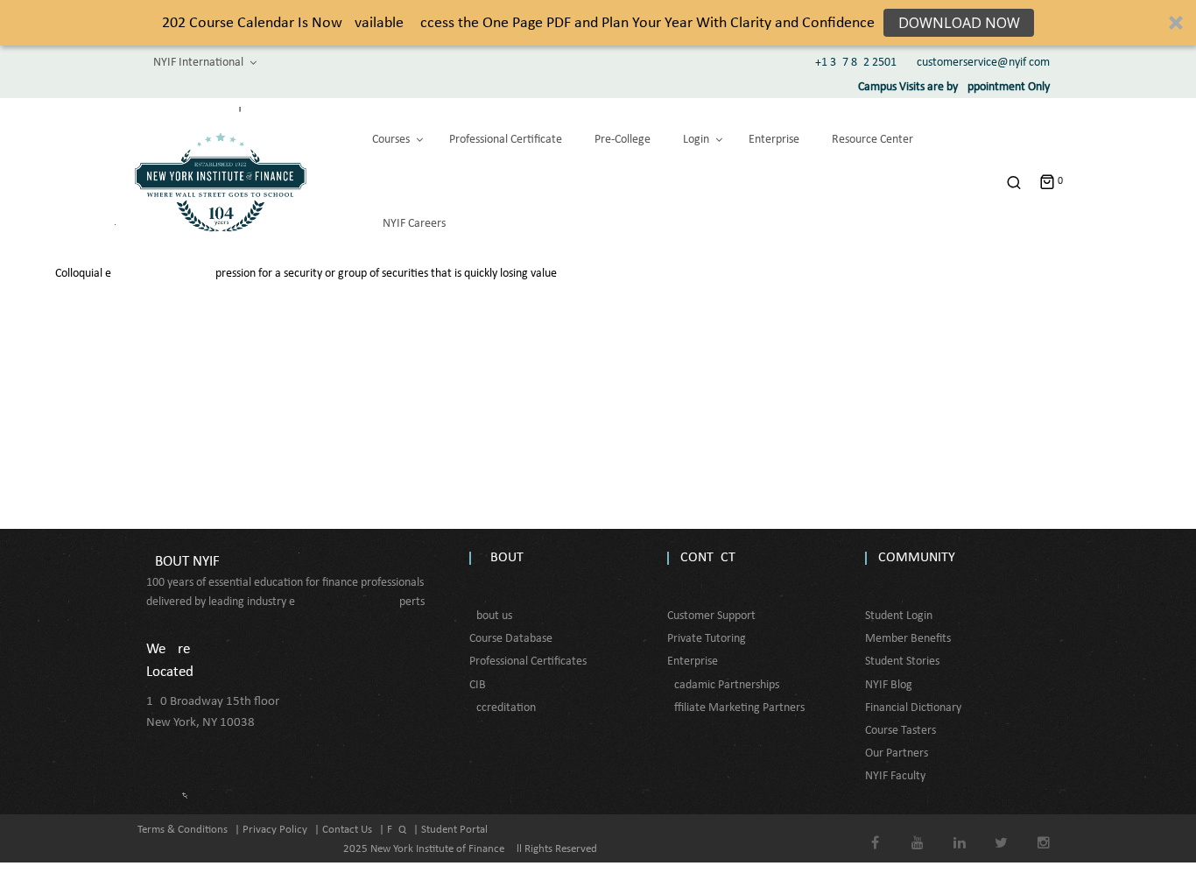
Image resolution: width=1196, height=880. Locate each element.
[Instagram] (1043, 830)
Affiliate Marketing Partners (736, 708)
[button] (598, 23)
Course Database (510, 638)
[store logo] (220, 182)
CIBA (481, 685)
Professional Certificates (528, 661)
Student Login (898, 616)
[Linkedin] (959, 830)
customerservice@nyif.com (983, 62)
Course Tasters (900, 730)
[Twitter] (1001, 830)
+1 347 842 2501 (856, 62)
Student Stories (902, 661)
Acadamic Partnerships (723, 685)
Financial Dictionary (913, 708)
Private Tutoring (706, 638)
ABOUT (503, 558)
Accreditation (502, 708)
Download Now (959, 22)
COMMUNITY (916, 558)
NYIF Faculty (895, 776)
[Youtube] (917, 830)
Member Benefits (908, 638)
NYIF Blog (888, 685)
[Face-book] (875, 830)
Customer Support (711, 616)
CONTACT (707, 558)
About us (490, 616)
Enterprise (692, 661)
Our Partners (896, 753)
